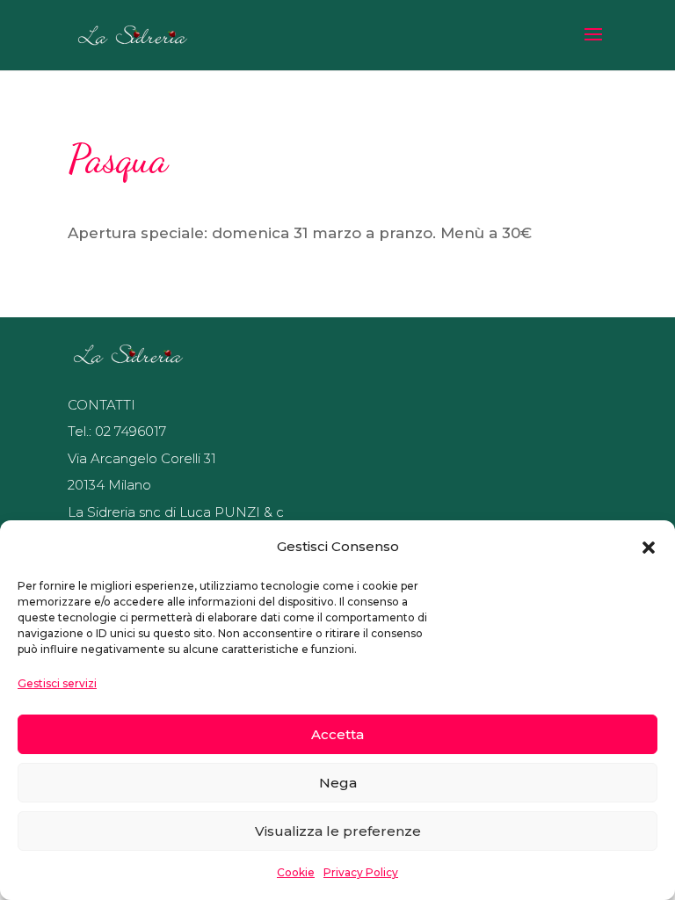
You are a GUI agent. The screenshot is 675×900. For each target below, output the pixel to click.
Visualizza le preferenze (338, 831)
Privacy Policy (360, 872)
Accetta (337, 734)
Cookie (296, 872)
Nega (338, 782)
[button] (648, 547)
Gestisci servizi (57, 683)
